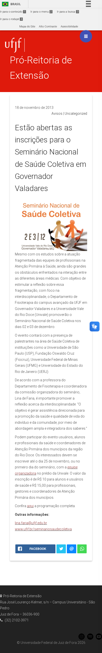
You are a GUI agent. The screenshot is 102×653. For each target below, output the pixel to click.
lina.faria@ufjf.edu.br (31, 523)
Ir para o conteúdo (12, 11)
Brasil (10, 4)
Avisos (56, 113)
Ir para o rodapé (11, 19)
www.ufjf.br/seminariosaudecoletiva (43, 529)
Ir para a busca (67, 11)
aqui (30, 506)
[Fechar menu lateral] (86, 36)
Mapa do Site (27, 26)
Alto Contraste (48, 26)
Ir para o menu (41, 11)
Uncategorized (76, 113)
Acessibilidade (69, 26)
